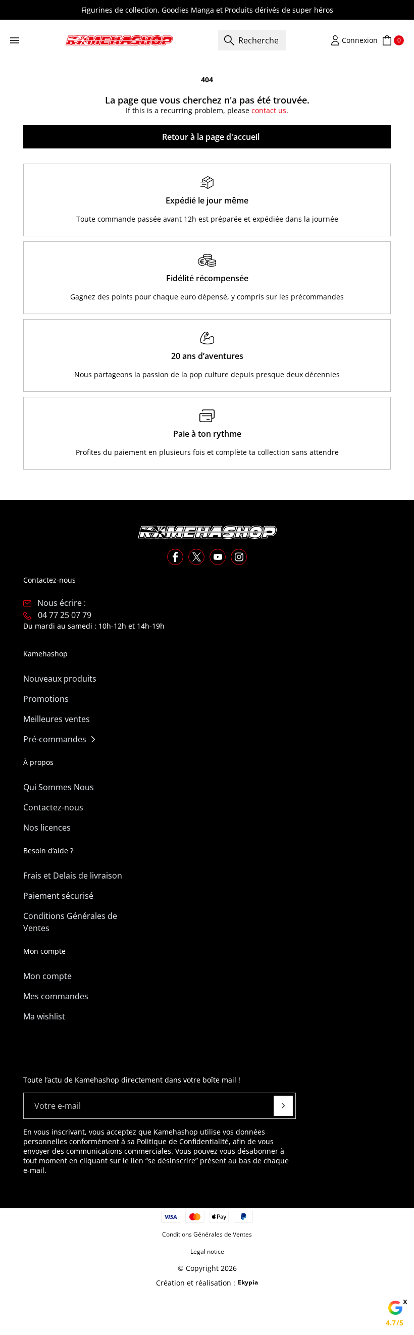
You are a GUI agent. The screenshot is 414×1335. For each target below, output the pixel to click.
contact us (268, 110)
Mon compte (47, 976)
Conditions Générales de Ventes (70, 922)
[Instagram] (239, 557)
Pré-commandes (54, 739)
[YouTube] (218, 557)
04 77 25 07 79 (64, 615)
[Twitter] (196, 557)
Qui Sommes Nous (58, 787)
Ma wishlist (44, 1016)
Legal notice (207, 1251)
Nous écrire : (61, 602)
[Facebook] (175, 557)
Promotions (46, 698)
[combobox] (252, 40)
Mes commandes (55, 996)
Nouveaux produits (59, 678)
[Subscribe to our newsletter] (283, 1106)
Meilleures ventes (56, 719)
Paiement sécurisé (58, 895)
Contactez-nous (53, 807)
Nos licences (47, 827)
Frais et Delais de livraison (72, 875)
